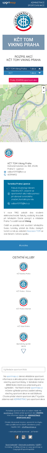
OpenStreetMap (38, 141)
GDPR (38, 445)
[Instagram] (24, 437)
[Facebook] (17, 437)
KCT (22, 73)
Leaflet (31, 141)
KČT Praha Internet (23, 309)
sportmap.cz (12, 376)
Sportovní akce (36, 5)
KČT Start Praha (23, 326)
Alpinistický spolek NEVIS (23, 345)
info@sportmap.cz (29, 427)
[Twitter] (30, 437)
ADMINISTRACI (20, 399)
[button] (43, 88)
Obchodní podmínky (27, 445)
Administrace (37, 2)
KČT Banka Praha (23, 274)
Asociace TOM (33, 231)
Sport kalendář (11, 445)
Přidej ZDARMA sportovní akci (23, 80)
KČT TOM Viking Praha (21, 68)
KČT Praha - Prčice (23, 291)
